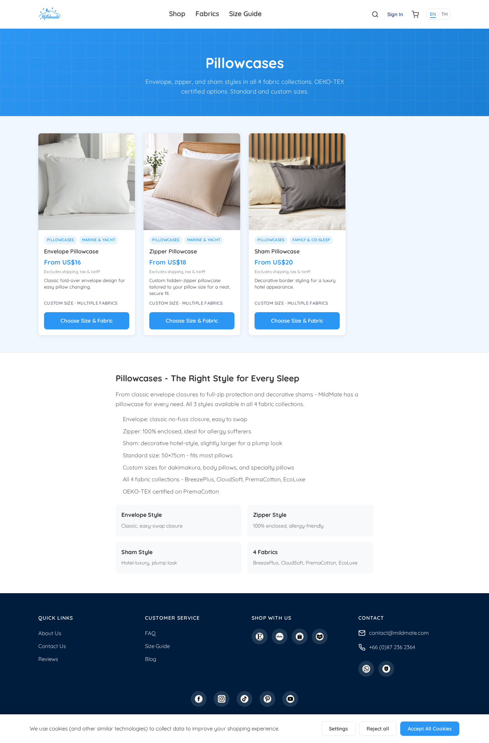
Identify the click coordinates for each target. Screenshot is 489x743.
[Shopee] (300, 636)
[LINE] (386, 669)
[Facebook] (199, 699)
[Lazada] (320, 636)
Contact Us (52, 646)
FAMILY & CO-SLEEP (311, 239)
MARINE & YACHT (99, 239)
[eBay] (279, 636)
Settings (338, 728)
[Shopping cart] (415, 14)
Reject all (378, 728)
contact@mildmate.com (399, 632)
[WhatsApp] (366, 669)
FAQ (150, 633)
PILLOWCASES (60, 239)
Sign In (395, 14)
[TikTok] (244, 699)
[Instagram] (221, 699)
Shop (177, 13)
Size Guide (245, 13)
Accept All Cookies (430, 728)
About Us (49, 633)
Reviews (48, 659)
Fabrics (207, 13)
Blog (150, 659)
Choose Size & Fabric (86, 320)
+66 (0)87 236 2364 (392, 647)
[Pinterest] (267, 699)
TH (444, 14)
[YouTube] (290, 699)
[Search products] (375, 14)
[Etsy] (259, 636)
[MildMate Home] (49, 14)
